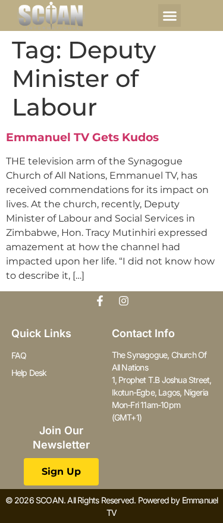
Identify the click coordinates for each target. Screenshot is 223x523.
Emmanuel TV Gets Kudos (82, 137)
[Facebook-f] (100, 300)
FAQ (19, 355)
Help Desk (29, 373)
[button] (169, 15)
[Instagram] (123, 300)
